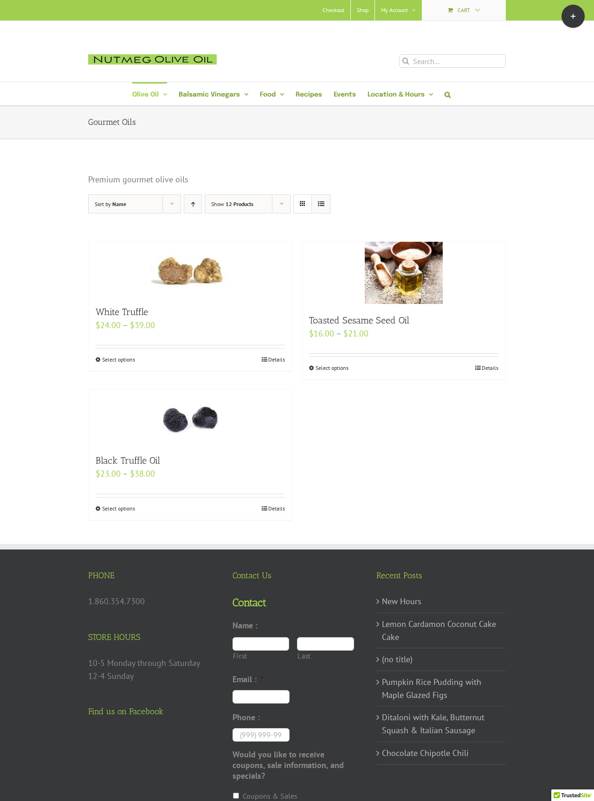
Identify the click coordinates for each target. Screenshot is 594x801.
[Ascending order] (193, 203)
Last (304, 656)
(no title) (397, 659)
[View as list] (321, 204)
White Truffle (122, 311)
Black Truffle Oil (128, 460)
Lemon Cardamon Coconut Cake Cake (439, 630)
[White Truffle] (190, 269)
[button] (448, 93)
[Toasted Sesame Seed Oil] (403, 273)
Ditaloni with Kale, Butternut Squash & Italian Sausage (433, 724)
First (240, 656)
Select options (118, 359)
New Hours (401, 601)
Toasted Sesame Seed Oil (359, 320)
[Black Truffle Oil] (190, 417)
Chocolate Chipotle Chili (425, 753)
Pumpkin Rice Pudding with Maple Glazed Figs (431, 688)
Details (276, 359)
